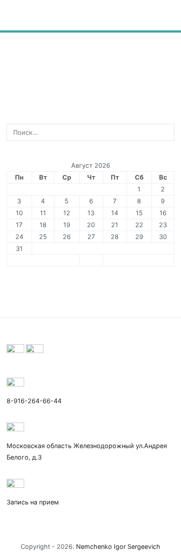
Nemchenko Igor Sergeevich (118, 546)
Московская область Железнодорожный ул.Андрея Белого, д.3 (87, 451)
